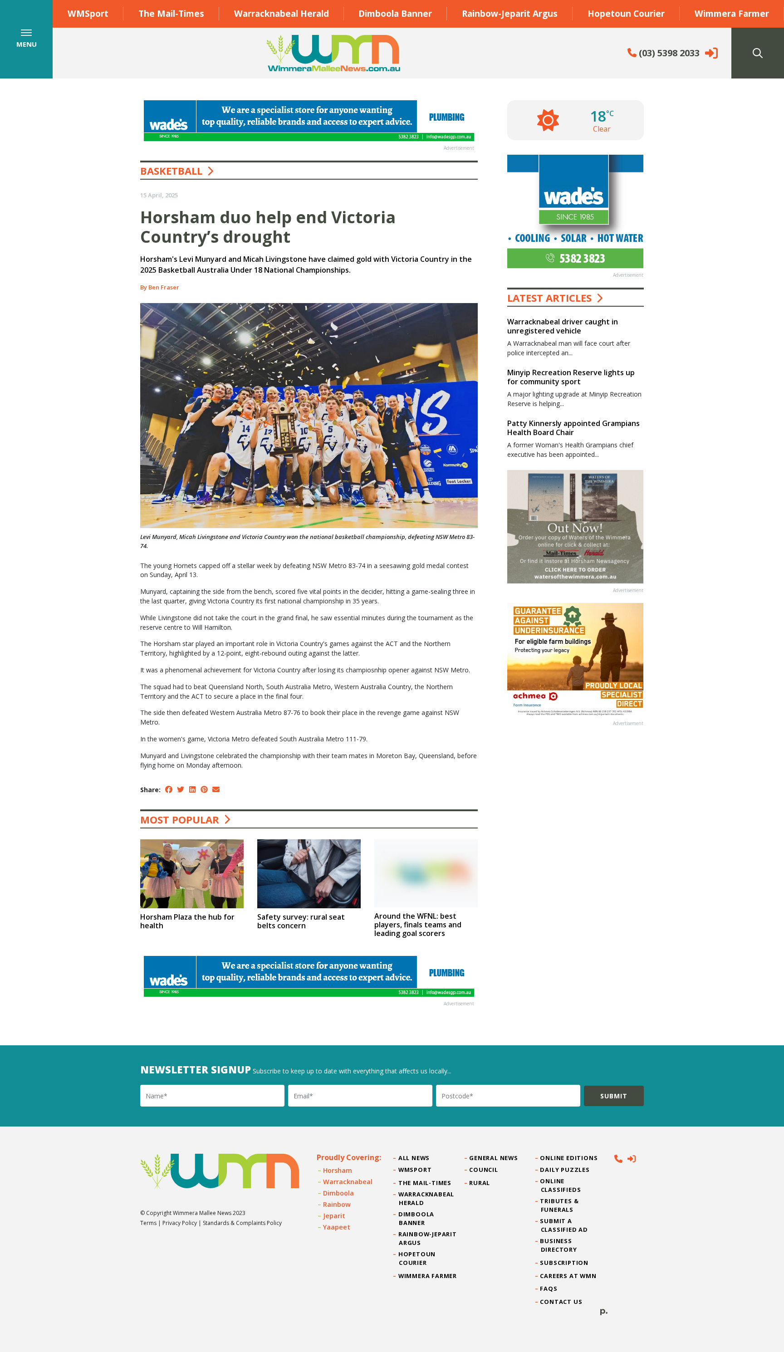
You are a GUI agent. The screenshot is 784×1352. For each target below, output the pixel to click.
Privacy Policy (179, 1223)
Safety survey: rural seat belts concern (301, 921)
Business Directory (559, 1245)
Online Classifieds (561, 1185)
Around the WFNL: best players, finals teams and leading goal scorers (417, 924)
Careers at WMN (569, 1276)
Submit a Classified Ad (564, 1225)
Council (484, 1170)
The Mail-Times (171, 13)
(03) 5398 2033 (668, 53)
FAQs (549, 1288)
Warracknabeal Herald (281, 13)
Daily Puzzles (565, 1170)
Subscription (564, 1263)
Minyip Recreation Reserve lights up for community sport (571, 376)
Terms (148, 1223)
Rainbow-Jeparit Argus (510, 13)
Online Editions (569, 1157)
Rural (480, 1183)
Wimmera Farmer (732, 13)
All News (414, 1157)
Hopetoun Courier (626, 13)
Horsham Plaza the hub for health (187, 921)
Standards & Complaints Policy (242, 1223)
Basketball (171, 170)
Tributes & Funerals (560, 1205)
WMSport (88, 13)
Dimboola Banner (395, 13)
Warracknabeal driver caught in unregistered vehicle (562, 326)
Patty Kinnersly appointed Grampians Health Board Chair (573, 427)
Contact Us (562, 1302)
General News (494, 1157)
